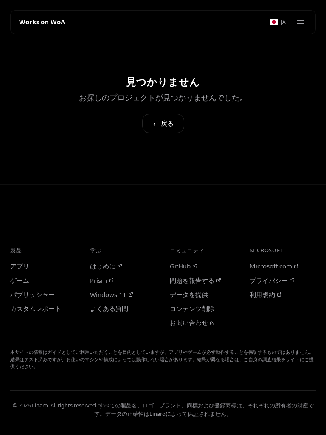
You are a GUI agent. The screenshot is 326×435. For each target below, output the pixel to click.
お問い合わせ (189, 322)
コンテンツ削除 (192, 308)
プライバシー (269, 280)
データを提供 (189, 294)
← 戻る (163, 123)
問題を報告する (192, 280)
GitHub (180, 266)
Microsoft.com (271, 266)
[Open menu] (300, 22)
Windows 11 (108, 294)
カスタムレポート (35, 308)
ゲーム (19, 280)
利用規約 (262, 294)
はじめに (102, 266)
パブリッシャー (32, 294)
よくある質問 (109, 308)
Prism (98, 280)
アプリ (19, 266)
